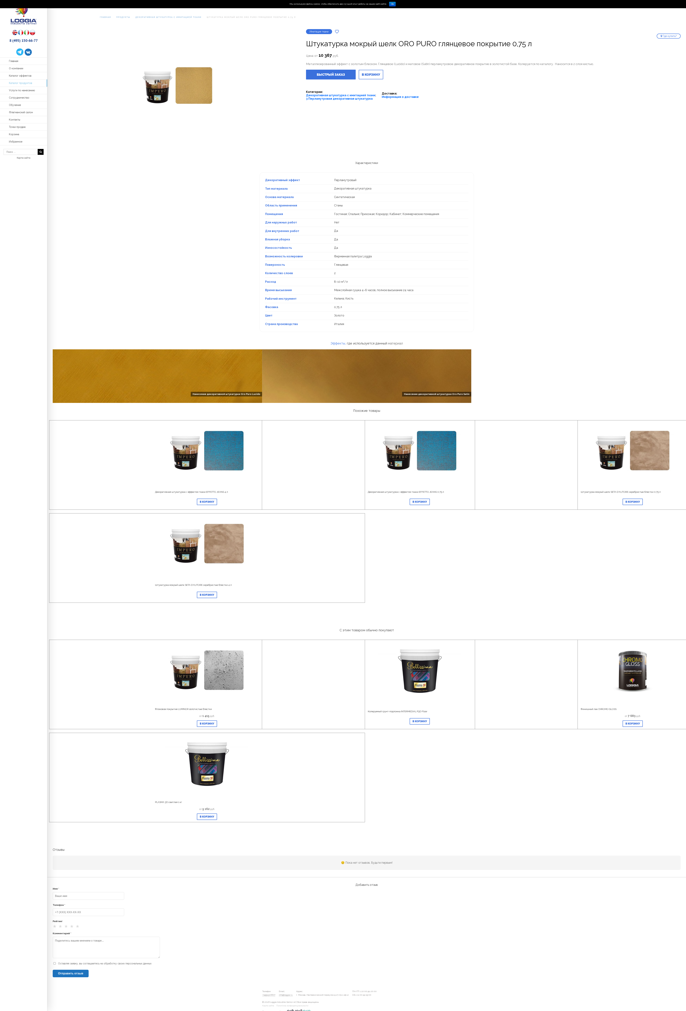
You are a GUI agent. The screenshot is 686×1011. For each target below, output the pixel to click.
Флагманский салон (21, 112)
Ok (392, 4)
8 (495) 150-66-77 (23, 40)
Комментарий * (62, 933)
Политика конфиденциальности (292, 1005)
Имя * (56, 888)
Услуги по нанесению (22, 90)
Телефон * (59, 905)
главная (105, 17)
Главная (13, 61)
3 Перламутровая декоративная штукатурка (339, 98)
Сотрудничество (19, 97)
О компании (16, 68)
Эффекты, (338, 343)
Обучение (15, 105)
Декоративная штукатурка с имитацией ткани (168, 17)
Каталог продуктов (20, 83)
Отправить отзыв (70, 973)
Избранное (15, 141)
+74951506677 (268, 995)
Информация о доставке (400, 97)
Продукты (123, 17)
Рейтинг (58, 921)
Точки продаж (17, 127)
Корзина (14, 134)
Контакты (14, 119)
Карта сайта (23, 157)
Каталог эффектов (20, 75)
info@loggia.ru (286, 995)
